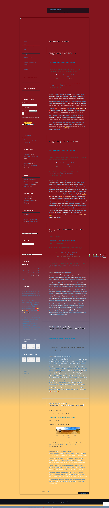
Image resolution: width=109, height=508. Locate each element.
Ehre (28, 302)
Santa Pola (69, 303)
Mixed (25, 49)
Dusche (72, 364)
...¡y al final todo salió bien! (29, 179)
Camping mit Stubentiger (58, 98)
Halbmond (56, 293)
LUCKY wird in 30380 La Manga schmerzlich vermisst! (67, 112)
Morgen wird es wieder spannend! (33, 315)
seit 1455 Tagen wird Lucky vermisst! (70, 207)
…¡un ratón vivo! (27, 142)
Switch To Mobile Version (28, 60)
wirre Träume (80, 124)
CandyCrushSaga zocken (54, 99)
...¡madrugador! (27, 181)
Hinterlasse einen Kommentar (54, 129)
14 (33, 272)
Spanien (63, 62)
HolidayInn (32, 312)
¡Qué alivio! (26, 139)
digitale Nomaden (52, 101)
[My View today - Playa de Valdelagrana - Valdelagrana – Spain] (68, 254)
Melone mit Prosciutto (59, 469)
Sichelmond (78, 208)
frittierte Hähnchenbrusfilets (26, 306)
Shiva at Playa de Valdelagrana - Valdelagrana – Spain (66, 385)
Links (25, 67)
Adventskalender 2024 (60, 96)
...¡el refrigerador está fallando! (29, 202)
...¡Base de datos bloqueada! (29, 200)
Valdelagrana (53, 240)
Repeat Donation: (25, 110)
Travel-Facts (26, 52)
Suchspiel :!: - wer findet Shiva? (66, 310)
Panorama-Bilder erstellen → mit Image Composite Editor (60, 117)
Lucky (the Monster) (53, 112)
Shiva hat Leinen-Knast (81, 385)
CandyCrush (65, 98)
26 (28, 275)
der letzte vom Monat (65, 282)
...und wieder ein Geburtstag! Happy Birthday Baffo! (64, 357)
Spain (59, 62)
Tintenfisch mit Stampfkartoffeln (79, 479)
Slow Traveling (59, 122)
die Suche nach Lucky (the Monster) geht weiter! (74, 99)
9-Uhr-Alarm (66, 94)
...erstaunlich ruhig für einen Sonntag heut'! (62, 453)
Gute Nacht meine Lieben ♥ (73, 191)
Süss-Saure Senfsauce (76, 310)
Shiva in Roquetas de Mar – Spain (29, 323)
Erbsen (76, 286)
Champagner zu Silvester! (70, 279)
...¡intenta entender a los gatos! (30, 182)
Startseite (25, 41)
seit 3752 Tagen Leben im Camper (66, 120)
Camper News (55, 10)
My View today (77, 201)
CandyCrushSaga (80, 98)
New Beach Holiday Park (26, 317)
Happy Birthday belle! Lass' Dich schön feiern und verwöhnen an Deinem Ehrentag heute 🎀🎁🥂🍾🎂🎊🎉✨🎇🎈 (67, 195)
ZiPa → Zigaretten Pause (54, 127)
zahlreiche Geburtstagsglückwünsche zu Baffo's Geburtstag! (73, 126)
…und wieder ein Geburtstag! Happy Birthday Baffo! (67, 329)
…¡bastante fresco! (27, 135)
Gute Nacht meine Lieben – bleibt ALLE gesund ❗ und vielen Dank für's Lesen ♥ (68, 103)
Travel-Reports (68, 92)
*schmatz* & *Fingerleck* (58, 94)
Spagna (68, 62)
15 (36, 272)
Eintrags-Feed (26, 373)
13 (31, 272)
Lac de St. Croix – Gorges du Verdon (31, 156)
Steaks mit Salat (52, 124)
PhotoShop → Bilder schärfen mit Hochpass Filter (63, 119)
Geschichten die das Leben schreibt (66, 189)
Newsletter (26, 69)
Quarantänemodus (52, 384)
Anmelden (25, 371)
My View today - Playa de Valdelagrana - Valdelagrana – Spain (63, 298)
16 (38, 272)
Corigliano (33, 300)
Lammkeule (56, 373)
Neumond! (75, 115)
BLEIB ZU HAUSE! (70, 275)
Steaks (83, 122)
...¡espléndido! (26, 186)
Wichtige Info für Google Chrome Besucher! (30, 63)
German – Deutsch (61, 92)
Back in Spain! (26, 163)
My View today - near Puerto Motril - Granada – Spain (62, 115)
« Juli (23, 279)
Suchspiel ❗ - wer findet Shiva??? (55, 212)
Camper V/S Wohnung (28, 57)
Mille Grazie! (55, 113)
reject (46, 507)
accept (42, 507)
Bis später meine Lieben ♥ (61, 275)
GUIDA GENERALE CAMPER (29, 46)
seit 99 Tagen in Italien (34, 317)
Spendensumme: (25, 102)
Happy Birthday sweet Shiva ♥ (33, 221)
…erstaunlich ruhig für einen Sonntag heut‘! (66, 405)
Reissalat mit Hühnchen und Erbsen (60, 303)
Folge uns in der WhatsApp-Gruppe (30, 165)
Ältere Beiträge (83, 493)
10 (23, 272)
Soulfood (29, 325)
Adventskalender (52, 96)
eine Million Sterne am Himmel (62, 101)
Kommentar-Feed (27, 375)
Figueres (34, 304)
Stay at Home (77, 387)
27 (31, 275)
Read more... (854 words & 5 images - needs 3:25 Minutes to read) (64, 349)
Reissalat (51, 303)
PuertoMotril (53, 62)
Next (49, 491)
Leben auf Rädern (59, 110)
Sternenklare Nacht (59, 124)
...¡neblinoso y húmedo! (28, 184)
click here (68, 507)
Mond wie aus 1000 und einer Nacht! (67, 201)
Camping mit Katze (76, 96)
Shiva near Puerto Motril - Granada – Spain (67, 208)
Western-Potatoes (52, 389)
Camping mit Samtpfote (68, 184)
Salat (79, 119)
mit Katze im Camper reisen (77, 113)
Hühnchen (61, 293)
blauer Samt (76, 359)
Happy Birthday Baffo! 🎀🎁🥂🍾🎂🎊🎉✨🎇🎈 (73, 371)
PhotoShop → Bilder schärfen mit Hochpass (64, 205)
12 (28, 272)
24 (23, 275)
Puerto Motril (75, 119)
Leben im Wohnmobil (68, 110)
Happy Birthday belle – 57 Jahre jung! (63, 141)
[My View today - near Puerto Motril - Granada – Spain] (68, 76)
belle (69, 52)
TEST (28, 214)
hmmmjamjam (53, 110)
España (73, 62)
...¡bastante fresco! (27, 196)
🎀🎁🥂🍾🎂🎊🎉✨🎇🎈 (64, 127)
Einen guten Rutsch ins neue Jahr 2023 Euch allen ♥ (66, 230)
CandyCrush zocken (73, 98)
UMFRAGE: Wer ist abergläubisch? (30, 219)
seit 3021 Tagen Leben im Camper (68, 384)
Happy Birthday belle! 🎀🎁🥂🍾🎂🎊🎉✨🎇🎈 (61, 196)
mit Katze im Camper (67, 113)
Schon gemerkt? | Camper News (30, 217)
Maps (25, 44)
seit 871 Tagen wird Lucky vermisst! (56, 305)
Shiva (75, 120)
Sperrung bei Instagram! (76, 122)
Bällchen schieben (68, 96)
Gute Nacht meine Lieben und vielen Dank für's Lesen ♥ (69, 105)
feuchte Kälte (27, 304)
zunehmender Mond (75, 214)
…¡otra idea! (26, 137)
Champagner (62, 99)
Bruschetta (51, 361)
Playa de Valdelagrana (77, 382)
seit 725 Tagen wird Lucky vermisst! (74, 476)
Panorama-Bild (80, 115)
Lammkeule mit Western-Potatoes (65, 373)
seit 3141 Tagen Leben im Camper (78, 303)
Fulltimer (73, 101)
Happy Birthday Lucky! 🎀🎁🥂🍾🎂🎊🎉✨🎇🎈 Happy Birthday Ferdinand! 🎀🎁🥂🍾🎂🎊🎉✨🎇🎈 (30, 310)
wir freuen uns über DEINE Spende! (70, 124)
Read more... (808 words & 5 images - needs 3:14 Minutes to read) (64, 265)
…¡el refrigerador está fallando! (30, 140)
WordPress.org (27, 376)
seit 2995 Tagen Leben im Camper (60, 476)
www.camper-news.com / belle (55, 126)
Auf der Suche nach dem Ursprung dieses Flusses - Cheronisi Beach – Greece (31, 297)
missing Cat (60, 113)
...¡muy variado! (27, 198)
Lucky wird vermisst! (69, 200)
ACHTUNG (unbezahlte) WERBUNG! (76, 94)
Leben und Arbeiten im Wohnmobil (78, 110)
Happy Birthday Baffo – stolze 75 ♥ (62, 54)
